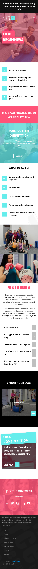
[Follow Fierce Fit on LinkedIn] (24, 503)
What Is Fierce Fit (10, 538)
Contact (7, 550)
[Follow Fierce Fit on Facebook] (8, 503)
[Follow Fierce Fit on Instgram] (19, 503)
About (6, 534)
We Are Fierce (9, 546)
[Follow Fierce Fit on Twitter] (13, 503)
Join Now (7, 555)
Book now (19, 156)
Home (6, 530)
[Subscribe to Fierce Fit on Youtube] (29, 503)
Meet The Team (9, 542)
